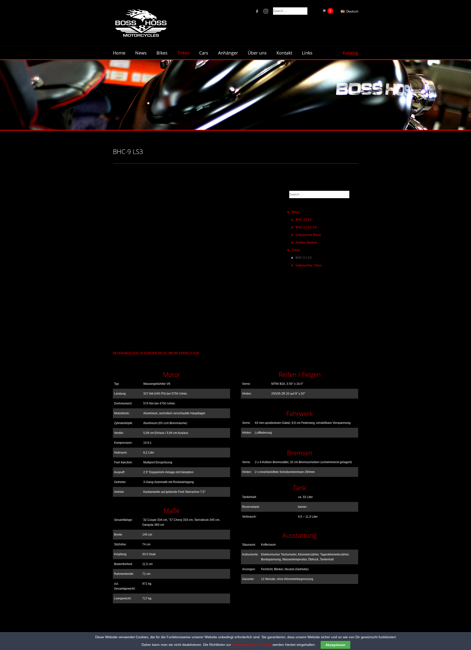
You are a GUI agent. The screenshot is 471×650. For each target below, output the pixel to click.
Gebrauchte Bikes (308, 235)
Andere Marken (306, 242)
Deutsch (351, 11)
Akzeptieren (335, 645)
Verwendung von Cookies (252, 645)
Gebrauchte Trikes (309, 265)
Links (307, 53)
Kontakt (284, 53)
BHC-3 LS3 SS (306, 227)
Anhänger (228, 53)
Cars (203, 53)
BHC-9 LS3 (304, 258)
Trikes (296, 250)
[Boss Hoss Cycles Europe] (141, 23)
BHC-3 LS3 (304, 219)
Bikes (296, 212)
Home (119, 53)
